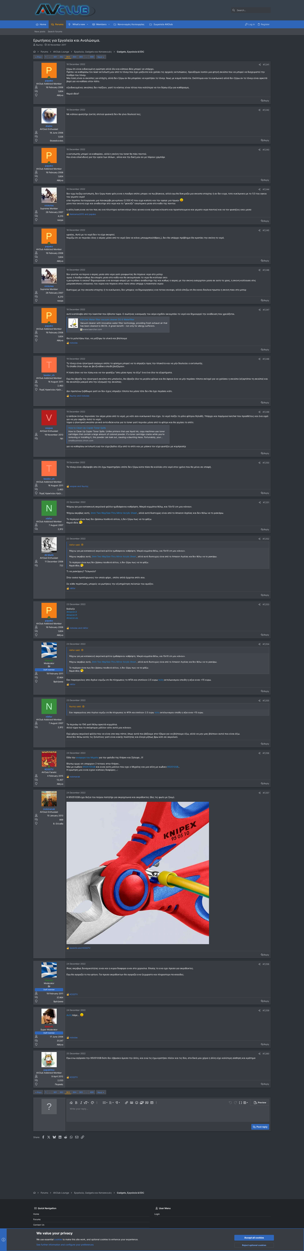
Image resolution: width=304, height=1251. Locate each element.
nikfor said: (74, 544)
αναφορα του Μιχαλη (87, 757)
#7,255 (266, 700)
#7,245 (266, 230)
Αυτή (69, 1015)
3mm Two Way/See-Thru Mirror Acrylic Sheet (114, 513)
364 (74, 57)
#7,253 (266, 604)
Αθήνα (60, 95)
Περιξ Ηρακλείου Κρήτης (51, 389)
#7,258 (266, 964)
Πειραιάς (59, 1084)
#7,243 (266, 149)
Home (36, 1214)
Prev (39, 57)
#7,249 (266, 412)
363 (68, 57)
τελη (161, 679)
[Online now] (49, 77)
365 (81, 57)
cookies (58, 1239)
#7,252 (266, 538)
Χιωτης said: (75, 706)
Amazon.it (71, 611)
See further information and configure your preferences (65, 1244)
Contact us (38, 1224)
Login (157, 1214)
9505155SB (88, 766)
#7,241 (266, 64)
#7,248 (266, 359)
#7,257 (266, 793)
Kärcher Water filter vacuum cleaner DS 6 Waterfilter (107, 319)
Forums (37, 1219)
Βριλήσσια (58, 681)
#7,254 (266, 644)
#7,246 (266, 270)
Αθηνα (60, 784)
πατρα (60, 220)
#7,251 (266, 502)
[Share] (260, 64)
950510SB (172, 766)
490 (92, 57)
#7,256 (266, 753)
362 (61, 57)
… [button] (50, 57)
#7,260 (266, 1053)
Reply (266, 100)
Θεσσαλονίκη (56, 140)
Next (100, 57)
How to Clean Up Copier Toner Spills (87, 427)
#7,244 (266, 189)
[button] (87, 24)
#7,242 (266, 110)
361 (55, 57)
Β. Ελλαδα (58, 823)
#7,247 (266, 309)
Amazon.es (72, 618)
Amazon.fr (71, 615)
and (83, 214)
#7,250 (266, 462)
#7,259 (266, 1010)
